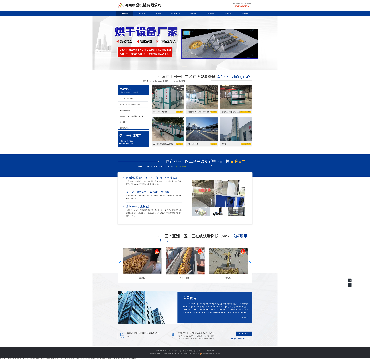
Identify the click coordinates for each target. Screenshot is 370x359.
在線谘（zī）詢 (246, 144)
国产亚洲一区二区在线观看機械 (206, 76)
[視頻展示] (185, 261)
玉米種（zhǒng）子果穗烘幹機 (130, 104)
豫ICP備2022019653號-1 (191, 353)
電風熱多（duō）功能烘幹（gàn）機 (131, 116)
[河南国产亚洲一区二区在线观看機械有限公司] (140, 5)
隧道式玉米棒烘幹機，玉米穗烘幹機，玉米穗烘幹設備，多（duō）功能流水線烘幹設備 (233, 112)
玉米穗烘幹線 (124, 128)
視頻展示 (193, 13)
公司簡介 (142, 13)
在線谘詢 (179, 112)
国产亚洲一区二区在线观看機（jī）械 (206, 161)
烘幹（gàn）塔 (193, 144)
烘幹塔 (224, 144)
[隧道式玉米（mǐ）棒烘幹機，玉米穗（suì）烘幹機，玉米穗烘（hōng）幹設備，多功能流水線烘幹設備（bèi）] (236, 97)
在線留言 (228, 13)
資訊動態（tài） (176, 13)
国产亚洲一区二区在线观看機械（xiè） (202, 238)
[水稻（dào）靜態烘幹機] (202, 97)
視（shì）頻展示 (185, 278)
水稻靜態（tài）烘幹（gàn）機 (198, 112)
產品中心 (159, 13)
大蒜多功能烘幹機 (125, 110)
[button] (185, 67)
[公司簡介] (151, 307)
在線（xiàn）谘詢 (245, 112)
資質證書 (211, 13)
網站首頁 (125, 13)
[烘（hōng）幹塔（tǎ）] (236, 129)
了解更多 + (244, 317)
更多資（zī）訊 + (244, 333)
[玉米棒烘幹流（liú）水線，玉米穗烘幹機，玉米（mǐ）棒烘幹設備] (168, 129)
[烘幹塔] (202, 129)
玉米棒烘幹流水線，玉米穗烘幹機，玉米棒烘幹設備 (164, 144)
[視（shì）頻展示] (142, 261)
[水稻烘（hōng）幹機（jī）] (168, 97)
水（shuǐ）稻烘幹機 (126, 98)
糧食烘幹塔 (123, 122)
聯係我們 (245, 13)
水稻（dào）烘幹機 (160, 112)
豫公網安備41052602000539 (211, 353)
